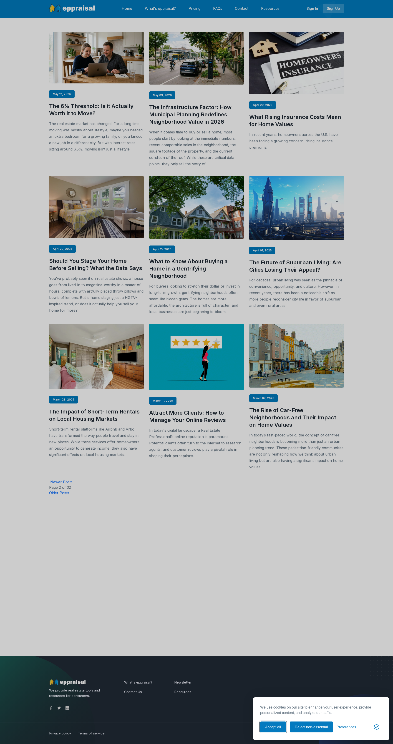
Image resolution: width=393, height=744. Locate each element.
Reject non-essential (311, 726)
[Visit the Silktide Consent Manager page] (376, 726)
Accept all (273, 726)
